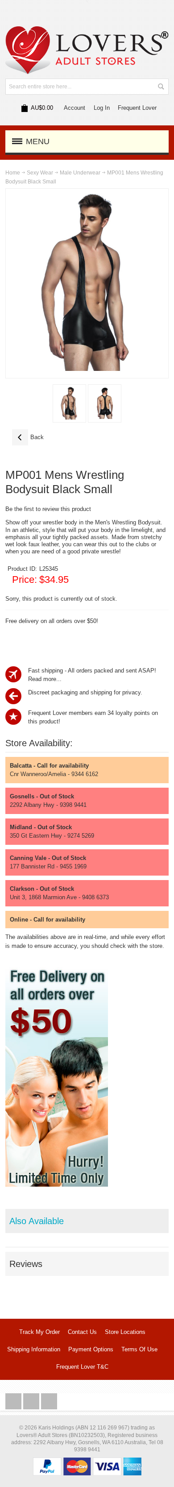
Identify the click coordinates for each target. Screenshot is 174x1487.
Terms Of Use (139, 1349)
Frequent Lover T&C (82, 1366)
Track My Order (39, 1332)
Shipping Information (33, 1349)
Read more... (45, 679)
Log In (102, 107)
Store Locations (125, 1332)
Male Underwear (80, 173)
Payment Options (90, 1349)
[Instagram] (32, 1401)
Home (12, 173)
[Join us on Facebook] (14, 1401)
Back (28, 437)
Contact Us (82, 1332)
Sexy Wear (40, 173)
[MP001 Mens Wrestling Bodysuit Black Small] (69, 403)
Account (74, 107)
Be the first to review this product (48, 509)
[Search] (161, 87)
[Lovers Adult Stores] (87, 30)
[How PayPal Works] (87, 1461)
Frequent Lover (137, 107)
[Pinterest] (49, 1401)
